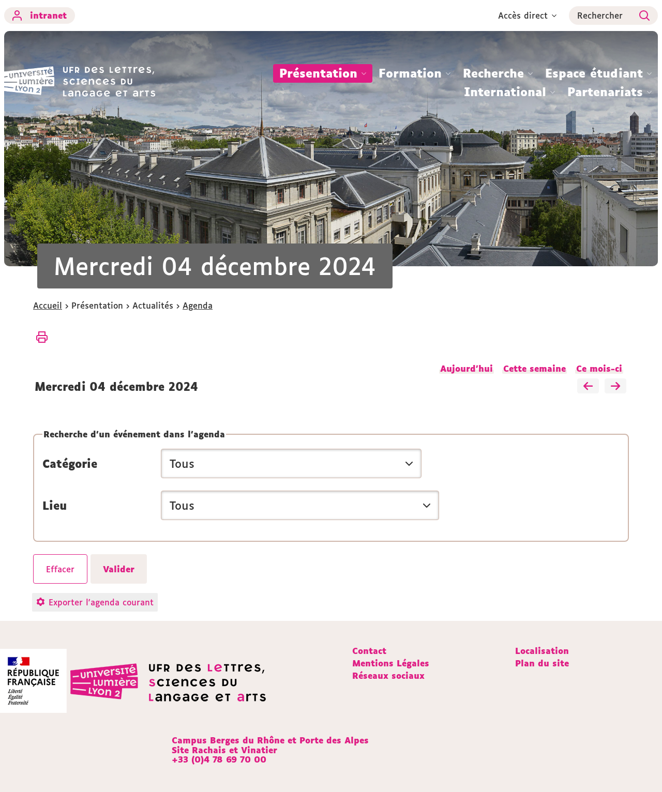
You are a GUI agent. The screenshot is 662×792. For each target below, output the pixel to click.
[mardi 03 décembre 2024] (588, 386)
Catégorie (69, 463)
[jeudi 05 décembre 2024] (615, 386)
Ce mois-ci (599, 368)
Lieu (54, 505)
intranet (48, 15)
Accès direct (523, 15)
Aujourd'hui (466, 368)
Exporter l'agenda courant (101, 602)
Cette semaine (534, 368)
